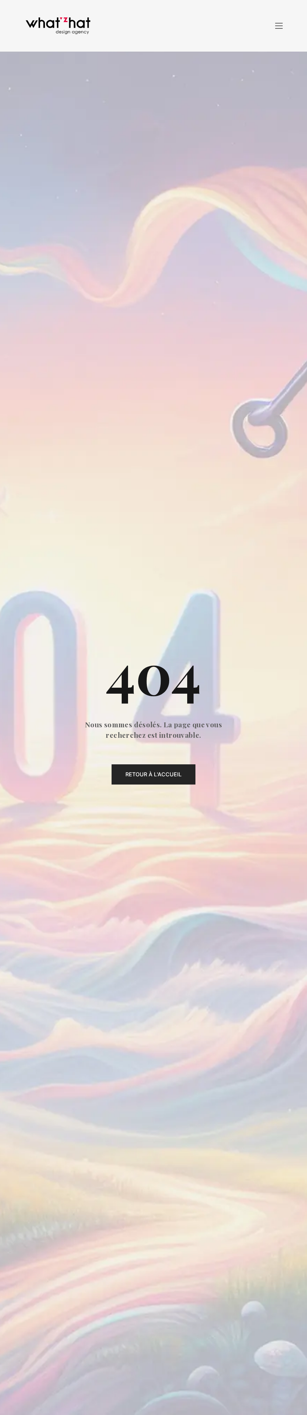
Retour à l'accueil (153, 774)
